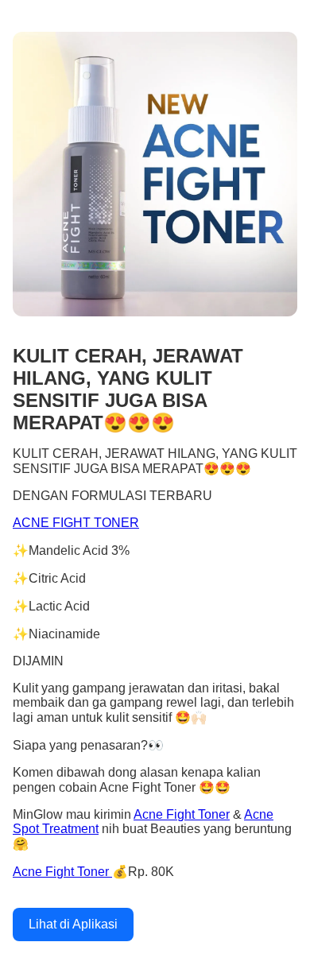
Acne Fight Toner (182, 814)
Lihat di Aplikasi (73, 924)
